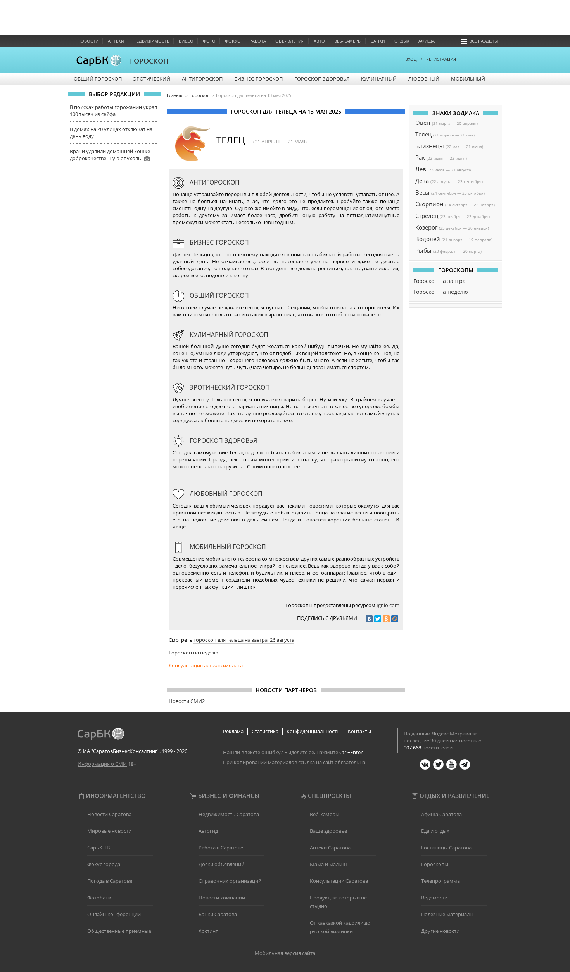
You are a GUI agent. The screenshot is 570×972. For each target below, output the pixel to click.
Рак (420, 157)
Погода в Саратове (109, 880)
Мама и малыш (328, 864)
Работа (257, 41)
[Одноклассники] (386, 618)
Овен (422, 122)
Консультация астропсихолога (206, 665)
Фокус (232, 41)
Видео (186, 41)
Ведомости (434, 897)
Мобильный (468, 78)
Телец (423, 134)
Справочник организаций (230, 880)
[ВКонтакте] (369, 618)
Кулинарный (379, 78)
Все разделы (483, 41)
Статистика (265, 731)
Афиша (426, 41)
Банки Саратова (218, 914)
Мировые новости (109, 830)
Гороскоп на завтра (439, 281)
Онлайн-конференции (114, 914)
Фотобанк (99, 897)
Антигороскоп (202, 78)
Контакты (359, 731)
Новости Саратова (109, 814)
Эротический (151, 78)
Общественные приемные (119, 930)
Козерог (426, 227)
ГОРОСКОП (149, 61)
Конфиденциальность (313, 731)
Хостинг (208, 930)
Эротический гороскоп (229, 387)
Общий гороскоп (98, 78)
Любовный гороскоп (225, 493)
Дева (422, 181)
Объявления (289, 41)
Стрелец (426, 215)
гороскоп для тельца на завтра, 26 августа (243, 639)
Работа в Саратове (221, 847)
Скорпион (429, 204)
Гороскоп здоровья (321, 78)
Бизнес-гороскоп (258, 78)
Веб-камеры (347, 41)
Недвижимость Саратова (229, 814)
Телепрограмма (440, 880)
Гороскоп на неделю (193, 652)
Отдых (401, 41)
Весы (422, 192)
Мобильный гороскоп (227, 546)
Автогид (208, 830)
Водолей (427, 239)
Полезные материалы (447, 914)
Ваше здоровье (328, 830)
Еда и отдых (435, 830)
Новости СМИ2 (187, 700)
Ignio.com (388, 605)
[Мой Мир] (394, 618)
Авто (319, 41)
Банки (378, 41)
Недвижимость (151, 41)
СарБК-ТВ (98, 847)
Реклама (233, 731)
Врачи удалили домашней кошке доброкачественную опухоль (110, 155)
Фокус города (103, 864)
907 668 (412, 747)
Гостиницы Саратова (446, 847)
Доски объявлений (221, 864)
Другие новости (440, 930)
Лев (420, 169)
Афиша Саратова (441, 814)
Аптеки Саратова (330, 847)
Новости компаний (222, 897)
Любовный (423, 78)
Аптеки (116, 41)
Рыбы (423, 250)
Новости (88, 41)
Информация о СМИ (102, 763)
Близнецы (429, 146)
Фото (209, 41)
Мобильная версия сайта (285, 953)
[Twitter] (377, 618)
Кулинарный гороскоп (228, 334)
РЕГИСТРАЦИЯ (441, 59)
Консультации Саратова (339, 880)
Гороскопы (434, 864)
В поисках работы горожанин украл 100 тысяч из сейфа (113, 110)
